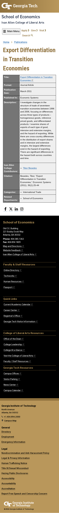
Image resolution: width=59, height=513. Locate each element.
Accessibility (8, 478)
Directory (6, 432)
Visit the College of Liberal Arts (18, 356)
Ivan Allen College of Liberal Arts (23, 22)
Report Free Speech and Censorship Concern (24, 493)
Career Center (10, 310)
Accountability (9, 483)
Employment (8, 437)
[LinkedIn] (16, 210)
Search (26, 35)
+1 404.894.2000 (12, 416)
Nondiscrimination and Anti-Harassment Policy (25, 453)
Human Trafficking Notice (14, 463)
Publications (20, 42)
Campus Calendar (12, 390)
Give (33, 30)
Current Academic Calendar (17, 304)
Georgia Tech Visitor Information (19, 321)
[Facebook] (5, 210)
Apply (24, 30)
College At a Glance (13, 350)
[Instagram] (22, 210)
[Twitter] (11, 210)
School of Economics (21, 17)
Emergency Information (13, 442)
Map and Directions (12, 246)
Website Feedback (12, 250)
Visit (42, 30)
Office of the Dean (12, 339)
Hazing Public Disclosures (15, 473)
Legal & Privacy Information (16, 458)
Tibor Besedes (30, 168)
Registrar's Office (12, 316)
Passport (8, 287)
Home (6, 42)
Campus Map (10, 420)
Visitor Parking (11, 379)
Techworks (9, 276)
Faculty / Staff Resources (16, 361)
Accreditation (8, 488)
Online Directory (11, 270)
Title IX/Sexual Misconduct (15, 468)
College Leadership (13, 344)
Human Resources (12, 281)
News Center (10, 385)
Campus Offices (11, 373)
